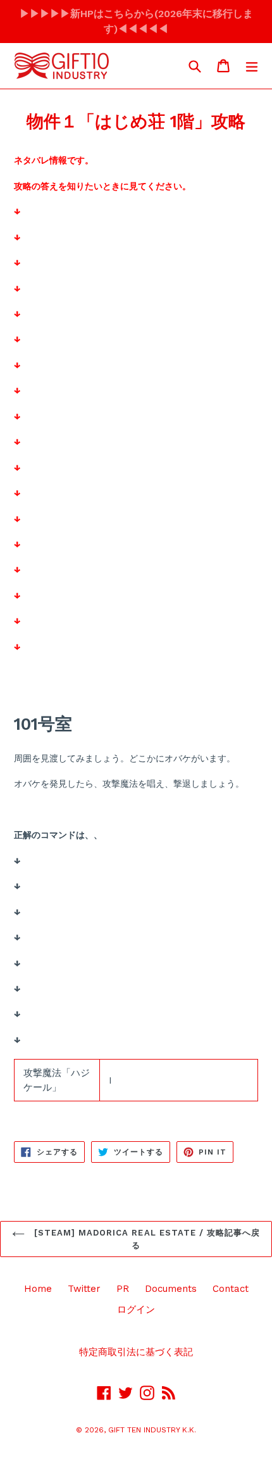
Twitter (84, 1288)
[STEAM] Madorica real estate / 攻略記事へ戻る (146, 1239)
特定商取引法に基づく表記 (136, 1352)
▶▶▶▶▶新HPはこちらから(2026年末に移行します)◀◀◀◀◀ (136, 21)
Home (38, 1288)
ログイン (136, 1309)
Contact (231, 1288)
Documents (171, 1288)
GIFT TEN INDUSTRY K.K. (152, 1429)
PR (122, 1288)
